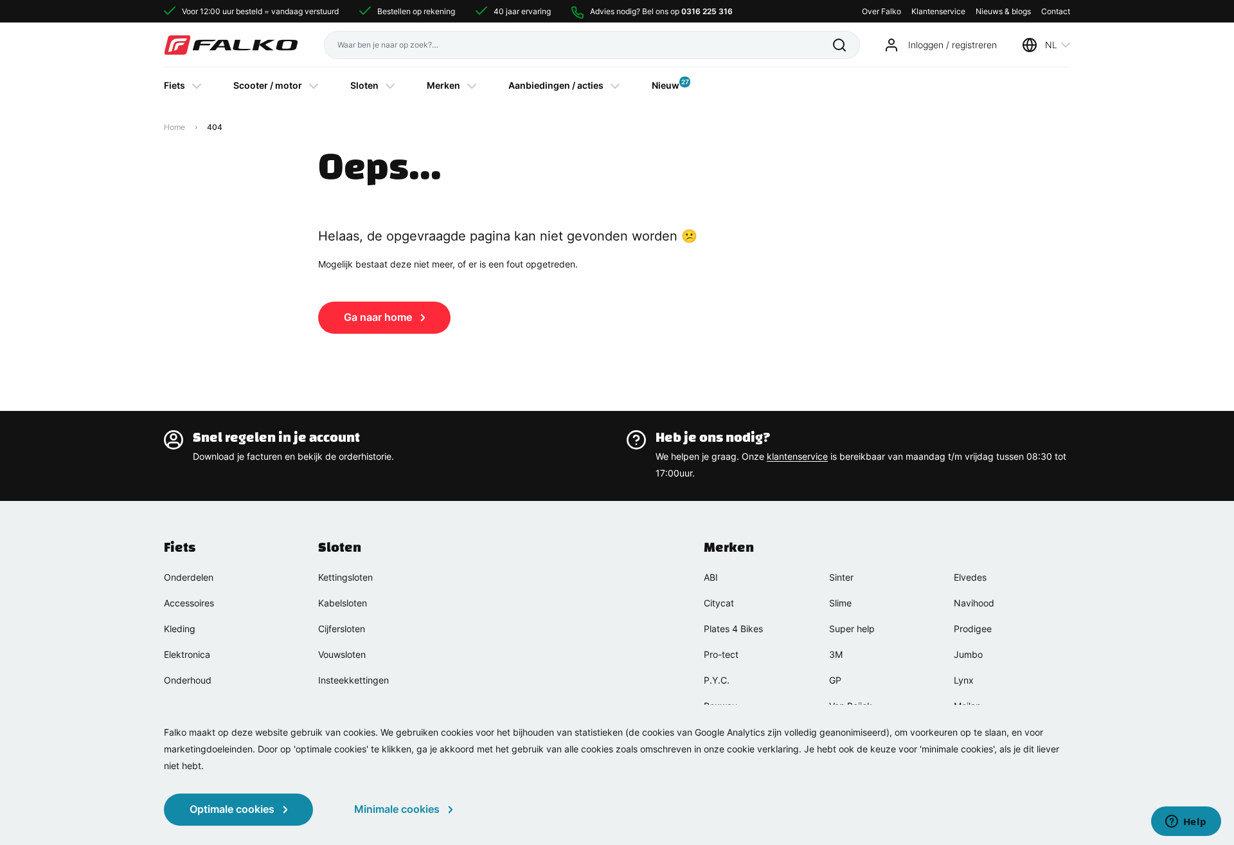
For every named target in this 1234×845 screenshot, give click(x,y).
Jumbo (968, 654)
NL (1051, 44)
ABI (711, 577)
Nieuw (665, 84)
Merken (443, 85)
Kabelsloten (342, 602)
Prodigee (973, 628)
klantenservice (797, 456)
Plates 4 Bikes (733, 628)
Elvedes (970, 577)
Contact (1055, 11)
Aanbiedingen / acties (556, 85)
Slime (840, 602)
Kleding (179, 628)
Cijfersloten (341, 628)
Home (174, 127)
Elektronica (187, 654)
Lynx (964, 680)
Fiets (174, 85)
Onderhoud (187, 680)
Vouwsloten (342, 654)
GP (835, 680)
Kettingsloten (345, 577)
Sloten (364, 85)
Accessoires (189, 602)
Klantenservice (938, 11)
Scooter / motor (267, 85)
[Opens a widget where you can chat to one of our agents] (1185, 822)
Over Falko (881, 11)
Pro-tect (721, 654)
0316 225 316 (707, 11)
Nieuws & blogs (1003, 11)
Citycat (719, 602)
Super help (852, 628)
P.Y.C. (716, 680)
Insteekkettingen (353, 680)
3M (836, 654)
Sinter (841, 577)
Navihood (974, 602)
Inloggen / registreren (952, 44)
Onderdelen (188, 577)
